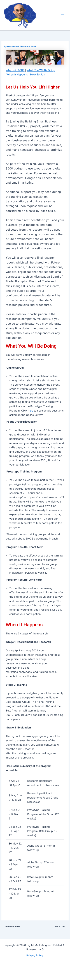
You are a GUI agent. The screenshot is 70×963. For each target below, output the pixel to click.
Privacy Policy (35, 955)
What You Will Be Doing (41, 70)
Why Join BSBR (15, 70)
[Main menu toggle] (62, 15)
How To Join (38, 74)
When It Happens (17, 74)
